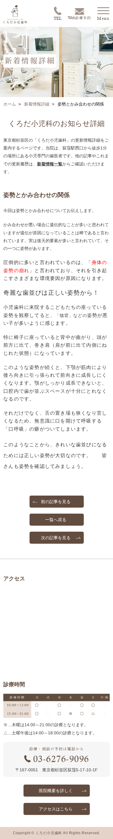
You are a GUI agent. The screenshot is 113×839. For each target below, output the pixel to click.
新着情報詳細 (36, 104)
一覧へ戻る (55, 519)
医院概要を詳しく (56, 790)
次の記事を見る (56, 537)
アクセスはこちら (56, 809)
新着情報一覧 (49, 163)
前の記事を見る (56, 501)
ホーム (9, 104)
